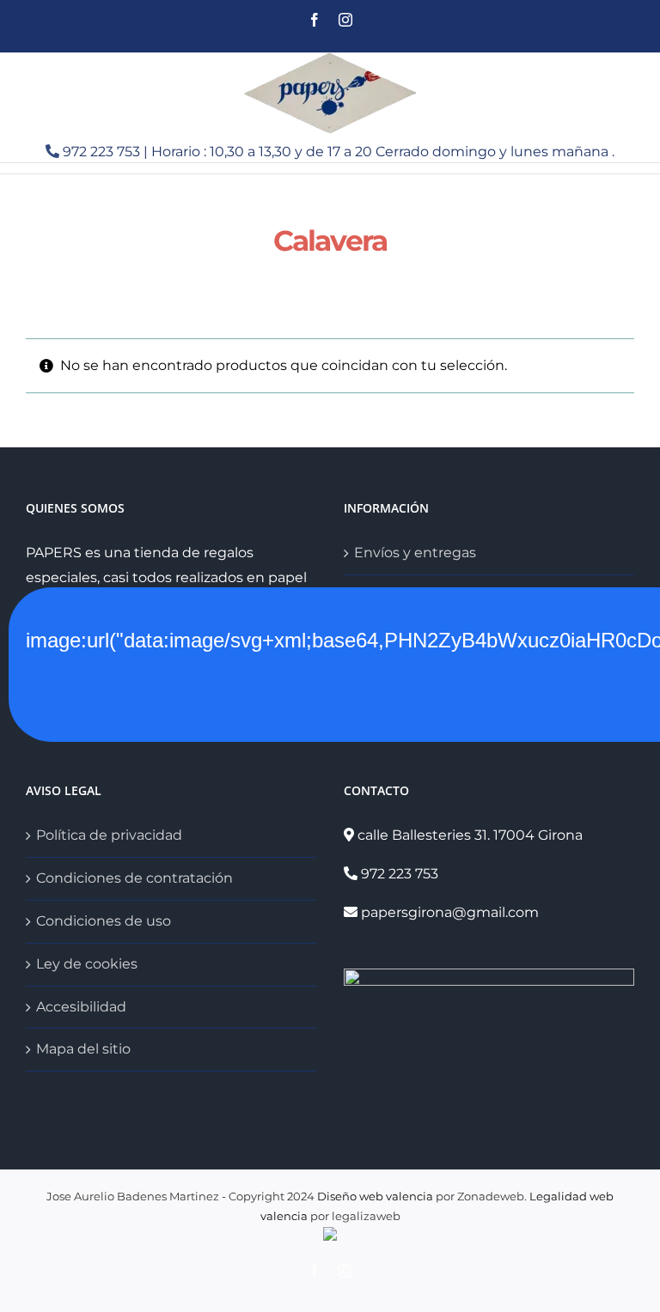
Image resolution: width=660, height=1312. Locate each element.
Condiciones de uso (103, 921)
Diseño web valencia (375, 1196)
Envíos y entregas (415, 552)
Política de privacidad (109, 835)
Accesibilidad (81, 1007)
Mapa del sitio (83, 1049)
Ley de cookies (87, 964)
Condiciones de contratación (134, 878)
